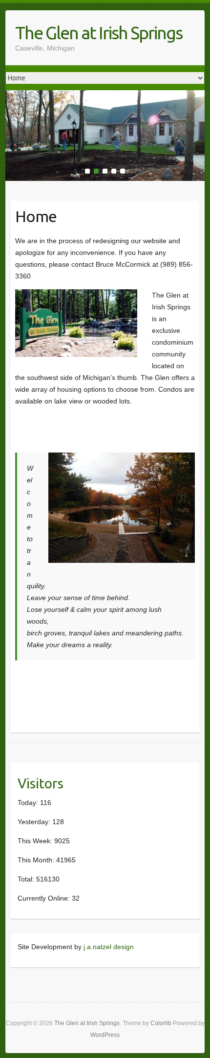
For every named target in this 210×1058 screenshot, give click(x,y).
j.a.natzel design (109, 947)
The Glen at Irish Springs (98, 33)
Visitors (40, 783)
